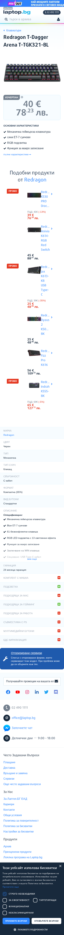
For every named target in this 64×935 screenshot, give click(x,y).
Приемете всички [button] (16, 920)
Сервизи (8, 778)
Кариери (8, 804)
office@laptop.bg (23, 718)
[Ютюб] (18, 692)
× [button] (60, 866)
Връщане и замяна (15, 773)
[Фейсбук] (8, 692)
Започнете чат (22, 728)
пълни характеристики (16, 154)
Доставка (9, 767)
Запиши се (56, 681)
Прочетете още (11, 886)
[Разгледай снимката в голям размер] (32, 72)
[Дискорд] (56, 692)
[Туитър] (46, 692)
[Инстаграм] (27, 692)
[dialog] (32, 899)
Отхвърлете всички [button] (46, 920)
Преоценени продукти (17, 851)
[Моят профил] (58, 20)
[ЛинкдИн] (37, 692)
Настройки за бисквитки (18, 831)
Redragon (35, 180)
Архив (7, 846)
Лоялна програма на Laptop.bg (22, 857)
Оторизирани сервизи (26, 653)
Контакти (9, 809)
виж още (32, 559)
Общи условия (12, 815)
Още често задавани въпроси (22, 784)
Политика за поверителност (21, 820)
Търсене (7, 19)
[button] (32, 929)
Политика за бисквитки (17, 826)
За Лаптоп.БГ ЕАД (15, 798)
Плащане (9, 762)
